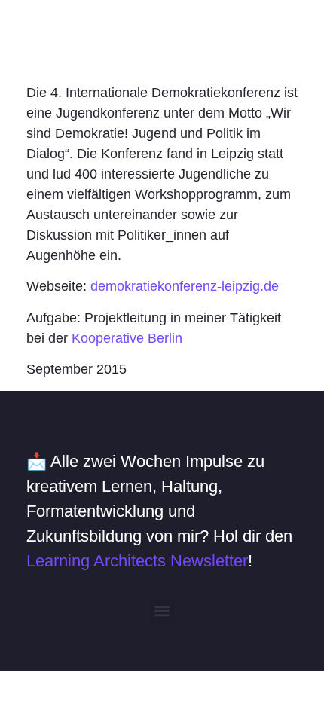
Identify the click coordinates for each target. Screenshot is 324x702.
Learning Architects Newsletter (137, 560)
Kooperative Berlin (127, 338)
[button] (162, 611)
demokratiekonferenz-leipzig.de (184, 286)
